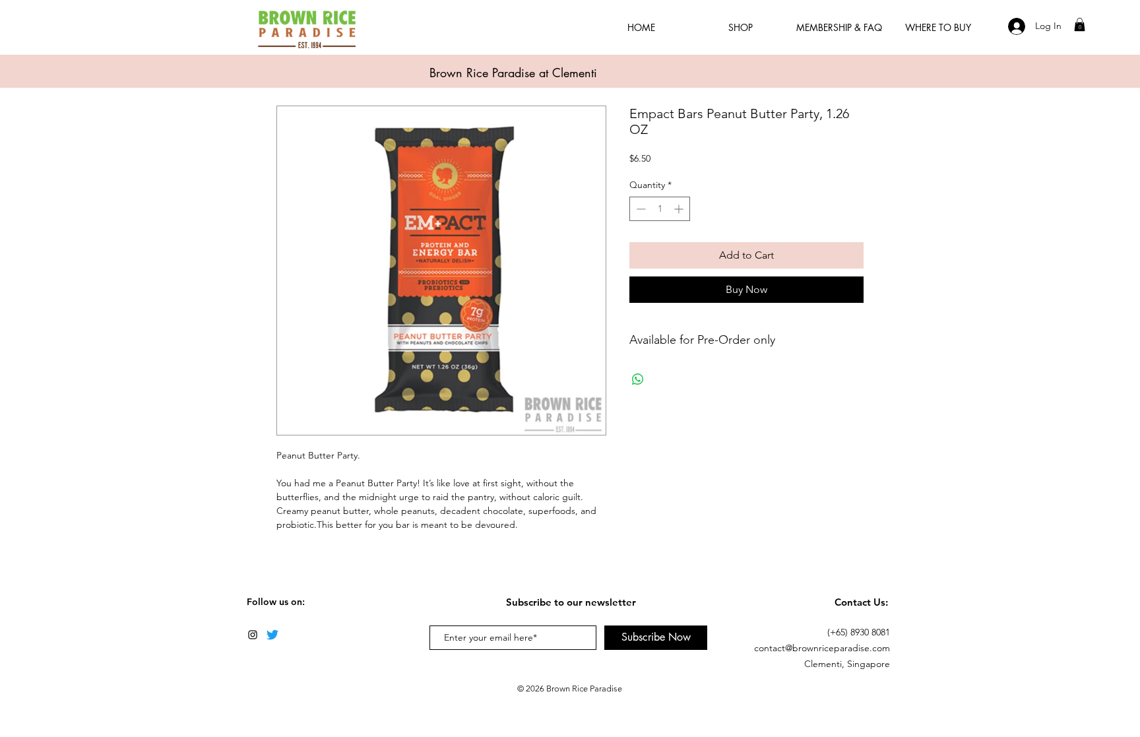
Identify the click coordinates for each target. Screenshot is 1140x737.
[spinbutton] (660, 208)
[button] (1079, 24)
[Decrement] (639, 208)
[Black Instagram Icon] (253, 635)
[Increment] (680, 208)
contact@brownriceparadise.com (822, 648)
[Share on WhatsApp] (638, 379)
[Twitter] (272, 635)
